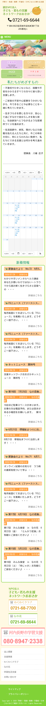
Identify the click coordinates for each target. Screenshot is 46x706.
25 (13, 227)
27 (24, 227)
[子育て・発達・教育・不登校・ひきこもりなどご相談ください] (23, 15)
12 (19, 203)
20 (24, 215)
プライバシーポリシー (18, 694)
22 (36, 215)
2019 (8, 172)
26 (19, 227)
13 (24, 203)
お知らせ (23, 274)
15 (36, 203)
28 (30, 227)
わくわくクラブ (11, 662)
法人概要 (8, 652)
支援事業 (8, 657)
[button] (40, 253)
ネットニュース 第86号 (21, 364)
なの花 (7, 667)
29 (36, 227)
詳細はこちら (35, 295)
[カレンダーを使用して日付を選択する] (19, 172)
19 (19, 215)
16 (42, 203)
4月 (14, 172)
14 (30, 203)
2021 (31, 172)
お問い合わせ (10, 677)
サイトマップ (14, 689)
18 (13, 215)
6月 (25, 172)
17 (7, 215)
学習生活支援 (10, 672)
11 (13, 203)
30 (42, 227)
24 (7, 227)
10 (7, 203)
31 (7, 240)
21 (30, 215)
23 (42, 215)
